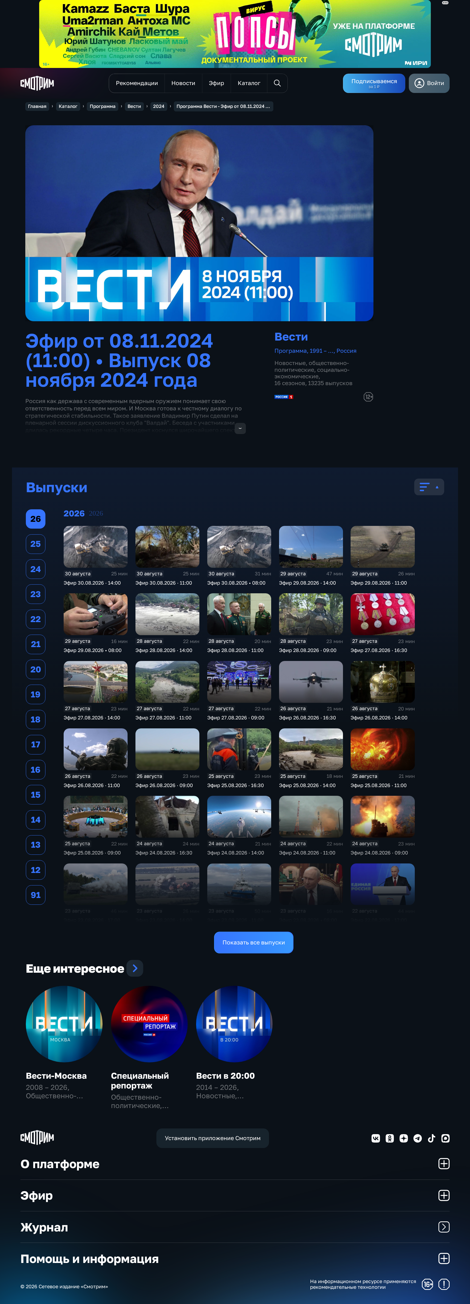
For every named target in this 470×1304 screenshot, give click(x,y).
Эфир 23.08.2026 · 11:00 (235, 920)
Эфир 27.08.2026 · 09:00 (235, 717)
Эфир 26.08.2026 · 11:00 (92, 785)
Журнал (44, 1227)
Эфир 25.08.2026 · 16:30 (235, 785)
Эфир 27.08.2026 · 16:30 (379, 650)
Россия (346, 350)
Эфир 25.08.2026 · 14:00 (307, 785)
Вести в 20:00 (225, 1076)
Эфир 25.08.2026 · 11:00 (379, 785)
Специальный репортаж (140, 1080)
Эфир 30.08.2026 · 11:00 (163, 583)
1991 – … (321, 350)
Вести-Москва (56, 1076)
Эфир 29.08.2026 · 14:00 (307, 583)
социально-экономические (312, 373)
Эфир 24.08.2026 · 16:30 (163, 853)
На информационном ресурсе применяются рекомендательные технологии (363, 1284)
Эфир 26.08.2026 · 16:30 (307, 717)
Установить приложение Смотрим (213, 1138)
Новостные (290, 363)
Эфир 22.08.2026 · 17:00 (379, 920)
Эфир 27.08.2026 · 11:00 (163, 717)
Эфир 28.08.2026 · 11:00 (235, 650)
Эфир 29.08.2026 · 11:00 (379, 583)
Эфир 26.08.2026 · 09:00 (164, 785)
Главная (37, 106)
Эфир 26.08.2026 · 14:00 (379, 717)
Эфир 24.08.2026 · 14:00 (235, 853)
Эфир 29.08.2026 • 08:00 (93, 650)
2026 (96, 513)
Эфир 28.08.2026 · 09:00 (307, 650)
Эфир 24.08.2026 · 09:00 (379, 853)
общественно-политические (311, 366)
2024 (158, 106)
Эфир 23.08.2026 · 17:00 (92, 920)
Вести (134, 106)
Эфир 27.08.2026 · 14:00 (92, 717)
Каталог (68, 106)
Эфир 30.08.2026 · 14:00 (92, 583)
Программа (103, 106)
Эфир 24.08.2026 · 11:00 (307, 853)
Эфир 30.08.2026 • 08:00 (236, 583)
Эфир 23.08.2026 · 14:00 (163, 920)
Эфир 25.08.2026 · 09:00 (92, 853)
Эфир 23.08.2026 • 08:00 (308, 920)
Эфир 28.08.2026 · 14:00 (163, 650)
